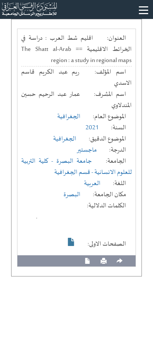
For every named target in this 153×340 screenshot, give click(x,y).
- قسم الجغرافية (74, 172)
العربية (92, 183)
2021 (92, 127)
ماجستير (86, 150)
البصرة (72, 194)
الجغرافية (69, 116)
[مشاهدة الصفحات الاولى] (71, 242)
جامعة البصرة (74, 161)
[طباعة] (104, 261)
